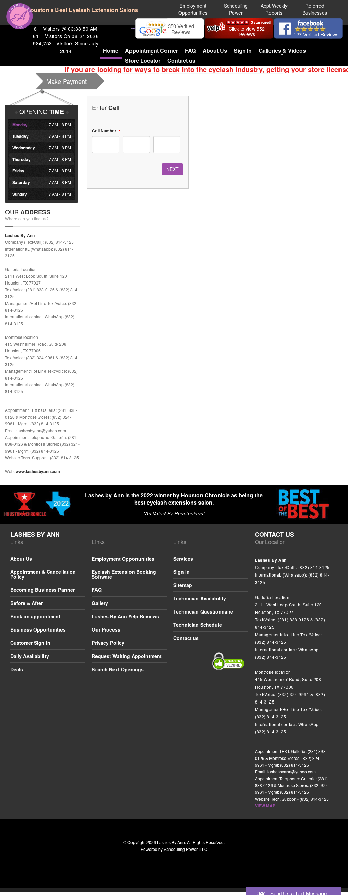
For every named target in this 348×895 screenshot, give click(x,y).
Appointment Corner (151, 50)
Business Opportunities (38, 629)
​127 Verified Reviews (316, 34)
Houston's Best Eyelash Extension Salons (82, 10)
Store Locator (142, 61)
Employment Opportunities (192, 9)
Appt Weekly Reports (274, 9)
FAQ (190, 50)
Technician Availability (199, 598)
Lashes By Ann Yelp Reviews (125, 616)
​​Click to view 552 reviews (247, 31)
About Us (215, 50)
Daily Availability (29, 656)
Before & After (26, 603)
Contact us (181, 61)
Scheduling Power (236, 9)
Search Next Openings (118, 669)
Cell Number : (106, 131)
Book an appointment (35, 616)
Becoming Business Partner (42, 589)
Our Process (106, 629)
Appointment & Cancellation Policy (43, 574)
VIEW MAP (265, 806)
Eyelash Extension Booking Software (124, 574)
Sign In (243, 50)
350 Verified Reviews (181, 28)
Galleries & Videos (282, 50)
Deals (16, 669)
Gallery (100, 603)
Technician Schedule (197, 624)
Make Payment (66, 81)
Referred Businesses (314, 9)
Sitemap (182, 585)
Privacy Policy (108, 642)
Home (110, 50)
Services (183, 559)
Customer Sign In (30, 642)
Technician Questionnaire (203, 611)
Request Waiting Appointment (127, 656)
